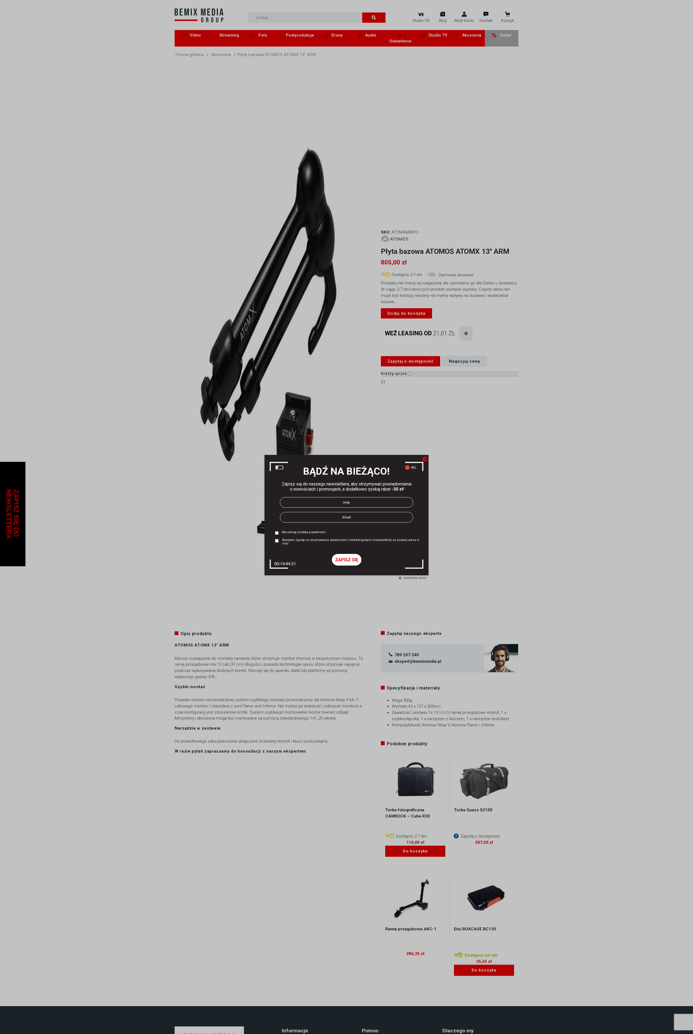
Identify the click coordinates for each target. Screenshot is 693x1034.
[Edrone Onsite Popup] (346, 517)
